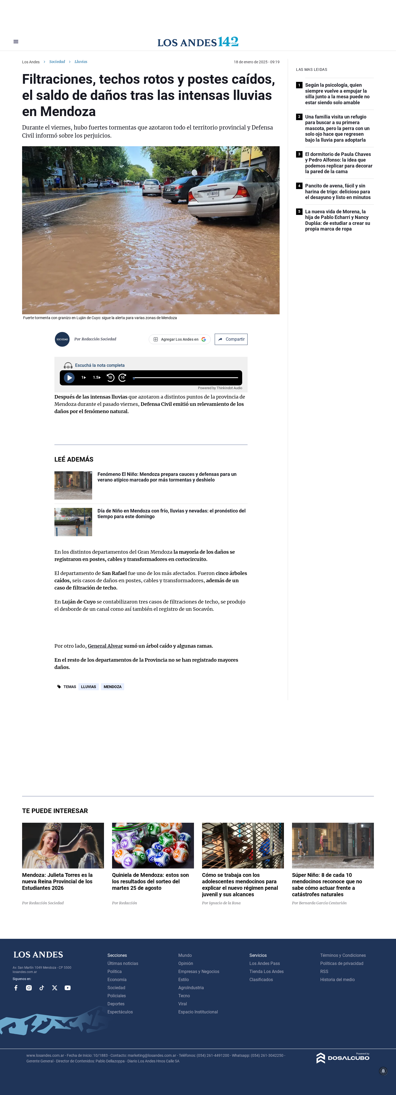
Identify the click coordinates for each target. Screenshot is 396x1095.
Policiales (116, 995)
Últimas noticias (122, 963)
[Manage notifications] (383, 1071)
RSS (324, 971)
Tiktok (42, 988)
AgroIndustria (191, 987)
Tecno (184, 995)
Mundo (185, 955)
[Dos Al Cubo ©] (343, 1062)
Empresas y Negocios (198, 971)
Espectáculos (120, 1011)
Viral (182, 1003)
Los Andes (31, 62)
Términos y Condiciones (343, 955)
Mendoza (112, 687)
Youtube (67, 988)
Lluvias (88, 687)
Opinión (185, 963)
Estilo (183, 979)
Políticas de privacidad (341, 963)
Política (114, 971)
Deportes (115, 1003)
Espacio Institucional (198, 1011)
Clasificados (261, 979)
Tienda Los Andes (266, 971)
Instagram (29, 988)
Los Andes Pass (264, 963)
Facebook (16, 988)
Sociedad (57, 61)
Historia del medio (337, 979)
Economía (117, 979)
